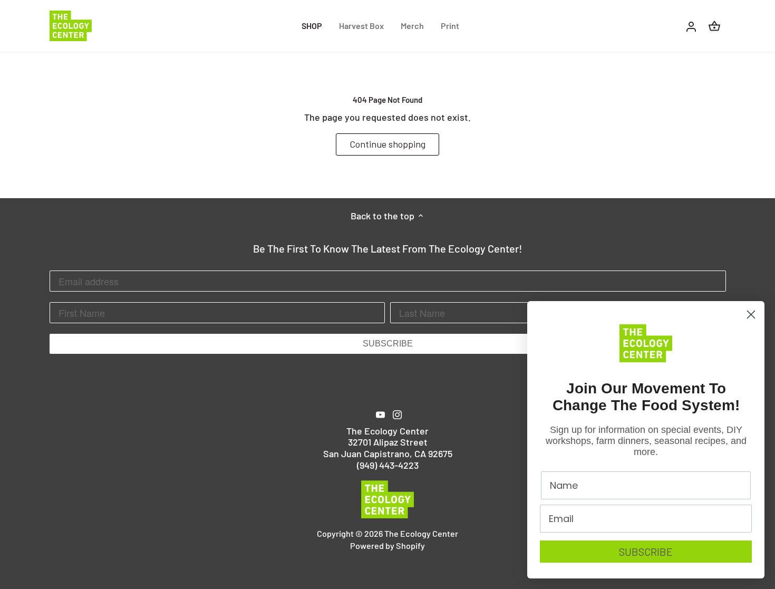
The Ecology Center (421, 533)
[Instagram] (397, 414)
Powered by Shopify (387, 545)
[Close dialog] (751, 314)
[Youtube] (380, 414)
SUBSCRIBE (388, 343)
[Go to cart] (714, 25)
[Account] (691, 25)
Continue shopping (387, 144)
